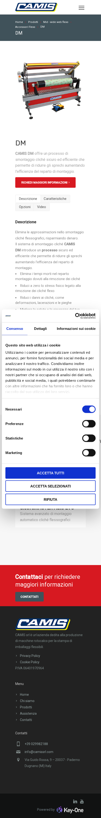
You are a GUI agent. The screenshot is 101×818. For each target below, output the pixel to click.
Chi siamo (27, 701)
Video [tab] (41, 207)
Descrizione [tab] (28, 199)
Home (24, 694)
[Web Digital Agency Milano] (69, 809)
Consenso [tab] (14, 329)
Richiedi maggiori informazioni (44, 182)
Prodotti (26, 707)
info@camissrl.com (39, 752)
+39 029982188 (36, 744)
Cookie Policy (29, 662)
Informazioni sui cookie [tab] (76, 329)
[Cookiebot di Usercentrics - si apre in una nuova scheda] (75, 316)
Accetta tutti (50, 473)
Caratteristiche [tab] (55, 199)
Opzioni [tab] (25, 207)
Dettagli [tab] (40, 329)
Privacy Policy (30, 656)
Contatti (26, 720)
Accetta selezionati (50, 486)
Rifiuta (50, 499)
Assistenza (28, 713)
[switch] (89, 423)
